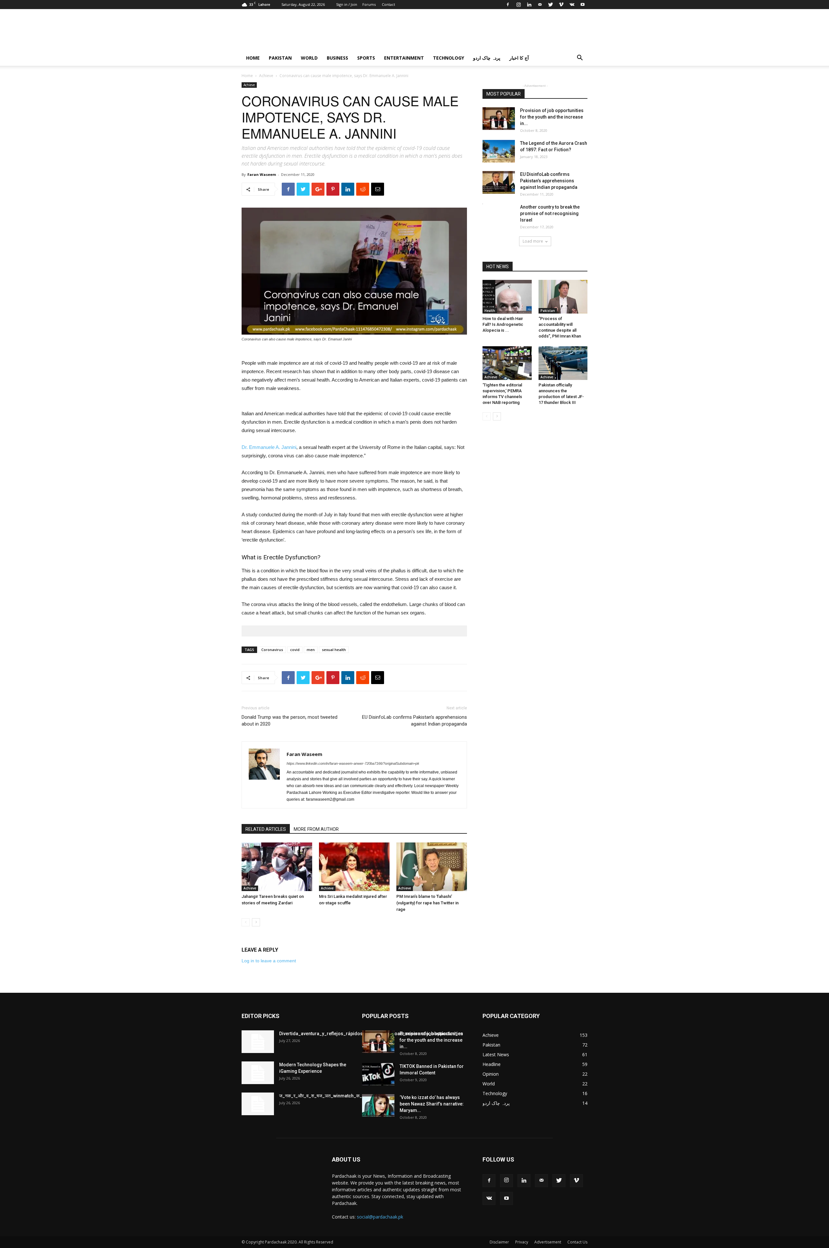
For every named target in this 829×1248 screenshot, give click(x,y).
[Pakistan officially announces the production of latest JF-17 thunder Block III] (563, 363)
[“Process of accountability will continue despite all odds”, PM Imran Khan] (563, 297)
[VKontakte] (572, 4)
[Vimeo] (561, 4)
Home (253, 58)
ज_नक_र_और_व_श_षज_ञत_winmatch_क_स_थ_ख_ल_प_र (335, 1095)
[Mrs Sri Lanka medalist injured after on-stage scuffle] (354, 866)
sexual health (334, 649)
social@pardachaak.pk (380, 1217)
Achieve (266, 75)
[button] (579, 58)
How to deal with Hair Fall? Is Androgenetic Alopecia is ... (503, 324)
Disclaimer (499, 1242)
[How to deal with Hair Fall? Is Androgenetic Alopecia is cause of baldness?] (507, 297)
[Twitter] (550, 4)
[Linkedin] (529, 4)
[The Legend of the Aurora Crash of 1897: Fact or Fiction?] (499, 151)
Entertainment (404, 58)
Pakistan (280, 58)
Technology (448, 58)
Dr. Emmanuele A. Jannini (269, 447)
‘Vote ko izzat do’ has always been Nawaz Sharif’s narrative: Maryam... (432, 1104)
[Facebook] (508, 4)
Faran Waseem (261, 174)
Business (337, 58)
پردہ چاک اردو (486, 58)
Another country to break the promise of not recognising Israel (550, 213)
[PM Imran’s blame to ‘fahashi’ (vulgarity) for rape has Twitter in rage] (431, 866)
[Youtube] (582, 4)
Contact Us (577, 1242)
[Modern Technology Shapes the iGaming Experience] (258, 1072)
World (309, 58)
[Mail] (540, 4)
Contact (388, 4)
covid (295, 649)
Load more (533, 241)
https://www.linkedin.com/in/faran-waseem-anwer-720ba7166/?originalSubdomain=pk (353, 763)
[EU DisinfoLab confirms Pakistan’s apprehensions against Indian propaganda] (499, 182)
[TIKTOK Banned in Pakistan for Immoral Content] (378, 1074)
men (311, 649)
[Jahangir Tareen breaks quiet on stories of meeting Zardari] (277, 866)
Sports (366, 58)
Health (489, 310)
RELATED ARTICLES (265, 829)
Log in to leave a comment (269, 960)
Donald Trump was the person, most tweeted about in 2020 (289, 720)
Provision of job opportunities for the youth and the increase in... (552, 117)
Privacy (521, 1242)
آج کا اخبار (519, 58)
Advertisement (547, 1242)
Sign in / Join (346, 4)
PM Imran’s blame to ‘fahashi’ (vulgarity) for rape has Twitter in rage (427, 903)
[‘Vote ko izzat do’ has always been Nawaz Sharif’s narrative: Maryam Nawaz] (378, 1105)
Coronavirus (272, 649)
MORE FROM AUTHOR (316, 829)
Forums (369, 4)
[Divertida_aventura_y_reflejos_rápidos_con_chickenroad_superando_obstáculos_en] (258, 1041)
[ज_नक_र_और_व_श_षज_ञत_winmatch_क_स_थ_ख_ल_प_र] (258, 1104)
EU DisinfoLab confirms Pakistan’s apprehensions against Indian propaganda (414, 720)
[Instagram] (518, 4)
